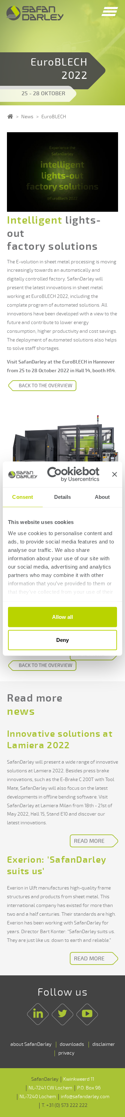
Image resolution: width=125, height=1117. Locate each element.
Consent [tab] (22, 497)
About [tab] (102, 497)
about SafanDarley (30, 1044)
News (27, 117)
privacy (66, 1053)
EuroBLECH (53, 117)
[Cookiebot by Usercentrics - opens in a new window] (73, 474)
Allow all (62, 617)
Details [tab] (62, 497)
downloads (72, 1044)
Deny (62, 640)
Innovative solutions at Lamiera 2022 (59, 739)
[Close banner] (114, 474)
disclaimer (103, 1044)
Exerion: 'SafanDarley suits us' (56, 865)
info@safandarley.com (85, 1097)
